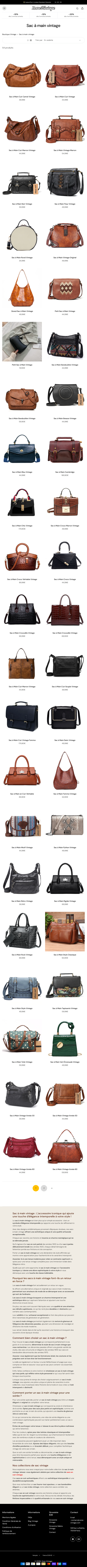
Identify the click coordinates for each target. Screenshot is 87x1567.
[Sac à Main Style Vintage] (22, 985)
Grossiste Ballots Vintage (56, 1527)
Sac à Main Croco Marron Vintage (65, 526)
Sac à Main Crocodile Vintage (22, 633)
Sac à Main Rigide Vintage (65, 901)
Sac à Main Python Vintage (65, 847)
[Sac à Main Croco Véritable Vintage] (22, 556)
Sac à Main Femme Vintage (64, 794)
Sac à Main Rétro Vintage (22, 901)
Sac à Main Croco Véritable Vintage (22, 579)
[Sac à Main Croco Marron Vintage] (65, 502)
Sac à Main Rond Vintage (22, 257)
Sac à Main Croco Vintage (65, 579)
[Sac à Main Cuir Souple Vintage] (65, 663)
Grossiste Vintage (53, 1521)
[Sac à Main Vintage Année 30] (22, 1092)
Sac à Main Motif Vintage (22, 847)
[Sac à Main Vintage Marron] (65, 127)
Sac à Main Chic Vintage (22, 526)
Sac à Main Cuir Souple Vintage (65, 686)
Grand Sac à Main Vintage (22, 311)
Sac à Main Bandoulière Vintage (65, 365)
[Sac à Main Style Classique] (65, 931)
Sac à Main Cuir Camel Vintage (22, 96)
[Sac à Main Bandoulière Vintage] (65, 341)
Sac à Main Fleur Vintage (65, 204)
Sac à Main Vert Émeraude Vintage (64, 1062)
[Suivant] (51, 1188)
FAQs (30, 1517)
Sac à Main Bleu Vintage (22, 472)
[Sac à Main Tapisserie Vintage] (65, 985)
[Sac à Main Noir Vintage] (22, 181)
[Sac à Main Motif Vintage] (22, 824)
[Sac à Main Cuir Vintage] (65, 73)
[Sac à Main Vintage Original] (65, 234)
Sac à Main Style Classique (65, 955)
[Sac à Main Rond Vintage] (22, 234)
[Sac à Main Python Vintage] (65, 824)
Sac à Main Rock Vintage (22, 955)
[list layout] (28, 40)
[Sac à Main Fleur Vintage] (65, 181)
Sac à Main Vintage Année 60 (22, 1169)
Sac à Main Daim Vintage (64, 740)
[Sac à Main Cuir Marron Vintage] (22, 127)
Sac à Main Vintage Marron (65, 150)
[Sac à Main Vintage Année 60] (22, 1146)
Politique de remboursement (9, 1532)
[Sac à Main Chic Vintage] (22, 502)
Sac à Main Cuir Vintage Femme (22, 740)
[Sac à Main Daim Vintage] (65, 717)
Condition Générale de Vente (11, 1522)
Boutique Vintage (9, 34)
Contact (52, 1532)
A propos (31, 1525)
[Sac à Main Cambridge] (65, 449)
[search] (77, 8)
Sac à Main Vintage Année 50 (65, 1115)
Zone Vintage (47, 1561)
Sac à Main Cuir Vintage (65, 96)
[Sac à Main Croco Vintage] (65, 556)
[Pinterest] (72, 1539)
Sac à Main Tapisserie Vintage (64, 1008)
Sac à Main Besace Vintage (65, 418)
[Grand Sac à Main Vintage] (22, 288)
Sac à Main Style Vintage (22, 1008)
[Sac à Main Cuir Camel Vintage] (22, 73)
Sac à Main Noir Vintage (22, 204)
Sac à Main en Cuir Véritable (22, 794)
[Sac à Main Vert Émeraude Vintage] (65, 1039)
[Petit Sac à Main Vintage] (65, 288)
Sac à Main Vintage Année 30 (22, 1115)
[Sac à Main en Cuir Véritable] (22, 771)
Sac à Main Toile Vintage (22, 1062)
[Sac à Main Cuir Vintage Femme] (22, 717)
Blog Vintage (33, 1521)
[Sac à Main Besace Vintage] (65, 395)
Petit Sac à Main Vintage (65, 311)
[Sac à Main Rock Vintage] (22, 931)
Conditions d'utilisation (11, 1527)
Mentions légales (9, 1517)
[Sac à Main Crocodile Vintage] (22, 610)
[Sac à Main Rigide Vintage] (65, 878)
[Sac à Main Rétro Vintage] (22, 878)
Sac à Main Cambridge (64, 472)
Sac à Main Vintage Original (64, 257)
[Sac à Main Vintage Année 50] (65, 1092)
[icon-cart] (82, 8)
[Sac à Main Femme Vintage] (65, 771)
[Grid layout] (30, 40)
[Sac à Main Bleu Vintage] (22, 449)
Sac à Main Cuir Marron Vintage (22, 150)
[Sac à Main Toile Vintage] (22, 1039)
